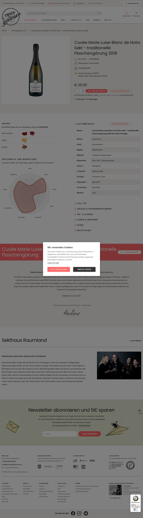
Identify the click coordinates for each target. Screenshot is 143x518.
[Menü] (139, 496)
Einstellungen (84, 269)
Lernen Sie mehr (53, 263)
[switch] (135, 509)
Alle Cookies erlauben (58, 269)
